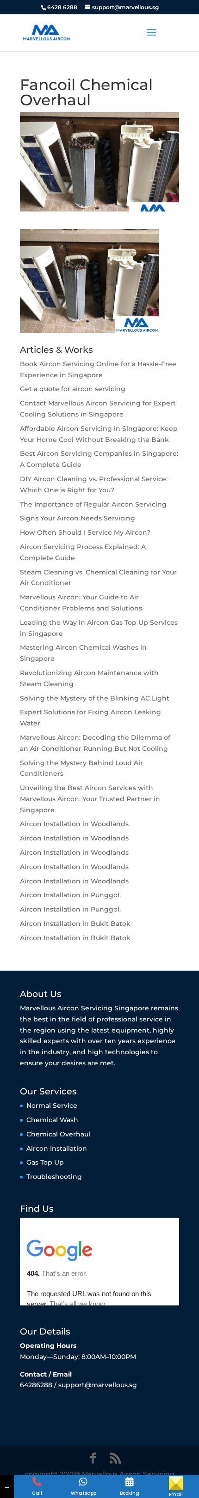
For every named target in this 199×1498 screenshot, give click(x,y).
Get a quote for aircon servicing (72, 389)
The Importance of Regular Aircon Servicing (93, 504)
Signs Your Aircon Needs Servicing (77, 518)
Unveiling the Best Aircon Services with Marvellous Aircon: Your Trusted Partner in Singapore (90, 799)
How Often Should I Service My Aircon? (85, 532)
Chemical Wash (52, 1120)
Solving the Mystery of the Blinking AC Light (94, 698)
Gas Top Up (45, 1162)
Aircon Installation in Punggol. (70, 895)
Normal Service (51, 1105)
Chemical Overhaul (58, 1134)
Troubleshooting (54, 1176)
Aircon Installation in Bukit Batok (75, 923)
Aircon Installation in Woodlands (74, 824)
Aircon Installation (56, 1148)
